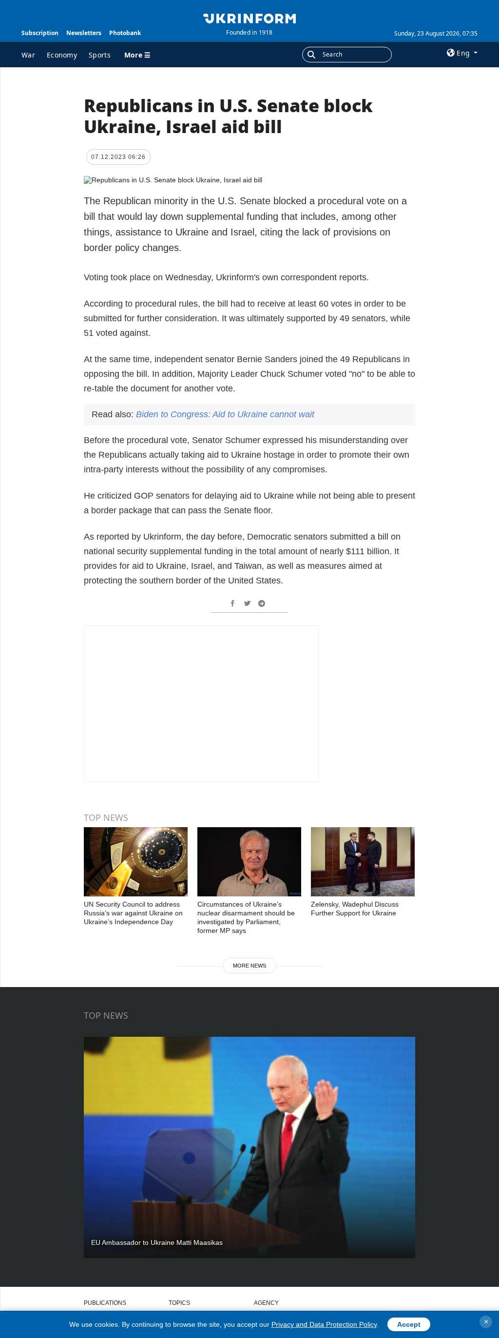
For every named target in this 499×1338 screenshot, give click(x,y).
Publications (105, 1302)
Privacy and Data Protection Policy (324, 1324)
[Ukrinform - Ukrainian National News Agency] (249, 17)
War (28, 54)
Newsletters (83, 33)
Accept (409, 1324)
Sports (100, 54)
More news (249, 966)
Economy (62, 54)
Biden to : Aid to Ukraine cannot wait (225, 414)
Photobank (125, 33)
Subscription (39, 33)
